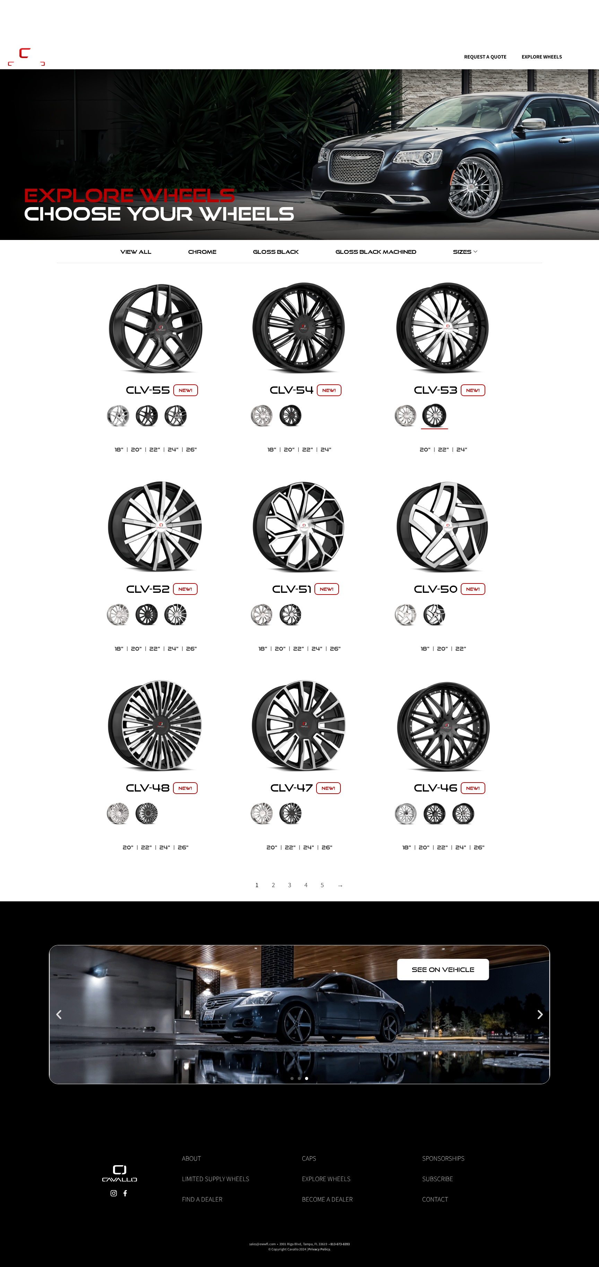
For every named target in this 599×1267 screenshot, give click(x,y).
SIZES (462, 252)
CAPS (332, 56)
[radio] (118, 416)
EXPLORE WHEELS (542, 56)
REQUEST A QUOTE (485, 56)
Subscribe (437, 1178)
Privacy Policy (319, 1249)
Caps (309, 1158)
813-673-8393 (340, 1244)
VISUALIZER (296, 56)
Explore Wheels (326, 1178)
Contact (435, 1199)
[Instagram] (206, 57)
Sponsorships (443, 1158)
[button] (59, 1014)
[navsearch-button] (185, 57)
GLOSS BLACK (276, 252)
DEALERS (366, 56)
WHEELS (248, 56)
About (191, 1158)
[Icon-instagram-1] (113, 1193)
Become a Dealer (327, 1199)
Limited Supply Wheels (215, 1178)
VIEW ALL (135, 252)
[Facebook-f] (218, 57)
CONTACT (437, 56)
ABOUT (401, 56)
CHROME (202, 252)
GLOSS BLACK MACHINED (376, 252)
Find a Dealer (202, 1199)
